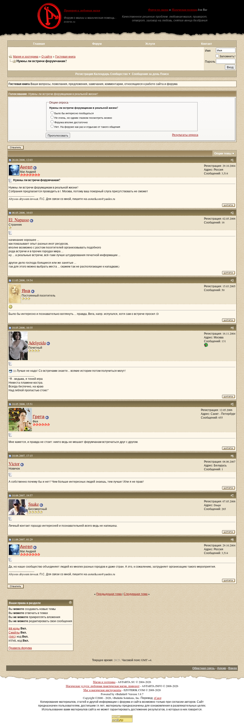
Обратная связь (203, 668)
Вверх (232, 668)
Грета (39, 416)
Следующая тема (135, 594)
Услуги (150, 44)
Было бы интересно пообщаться (74, 113)
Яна (26, 290)
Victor (14, 463)
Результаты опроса (185, 135)
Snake (33, 504)
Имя (208, 50)
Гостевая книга (65, 56)
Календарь (101, 74)
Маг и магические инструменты (102, 690)
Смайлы (14, 632)
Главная (39, 44)
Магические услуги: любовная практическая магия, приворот (102, 686)
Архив (221, 668)
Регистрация (84, 74)
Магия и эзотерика (25, 56)
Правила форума (20, 648)
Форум (97, 44)
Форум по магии (158, 9)
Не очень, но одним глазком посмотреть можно (83, 117)
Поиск (164, 74)
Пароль (210, 61)
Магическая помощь (184, 9)
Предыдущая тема (109, 594)
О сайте (46, 56)
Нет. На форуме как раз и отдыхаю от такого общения (87, 127)
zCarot (157, 698)
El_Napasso (19, 220)
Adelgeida (37, 343)
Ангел (26, 167)
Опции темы (222, 153)
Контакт (206, 44)
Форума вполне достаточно (71, 122)
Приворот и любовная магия (82, 10)
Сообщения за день (145, 74)
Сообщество (119, 74)
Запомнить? (227, 56)
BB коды (14, 628)
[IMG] (12, 636)
